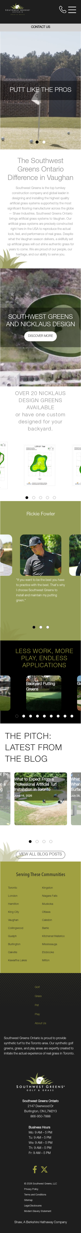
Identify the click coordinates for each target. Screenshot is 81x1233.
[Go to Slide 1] (37, 142)
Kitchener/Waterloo (53, 936)
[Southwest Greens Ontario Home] (17, 9)
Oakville (12, 952)
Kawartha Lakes (17, 960)
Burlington (14, 944)
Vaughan (13, 920)
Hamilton (13, 904)
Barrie (45, 928)
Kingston (47, 888)
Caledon (47, 920)
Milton (46, 960)
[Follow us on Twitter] (44, 1172)
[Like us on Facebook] (35, 1172)
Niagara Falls (49, 896)
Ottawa (46, 912)
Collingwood (15, 928)
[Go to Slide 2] (43, 142)
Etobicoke (48, 952)
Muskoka (47, 904)
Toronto (12, 888)
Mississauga (49, 944)
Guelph (12, 936)
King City (13, 912)
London (12, 896)
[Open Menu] (72, 9)
